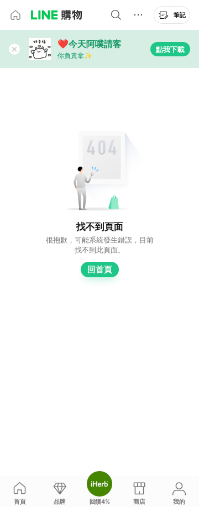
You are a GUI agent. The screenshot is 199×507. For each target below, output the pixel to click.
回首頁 (99, 269)
